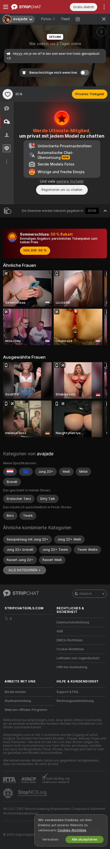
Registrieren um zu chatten (61, 190)
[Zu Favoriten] (8, 94)
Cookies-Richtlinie (72, 830)
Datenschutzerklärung (73, 622)
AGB (60, 631)
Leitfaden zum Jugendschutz (78, 658)
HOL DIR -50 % (35, 250)
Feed (65, 19)
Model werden (15, 692)
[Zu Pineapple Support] (8, 793)
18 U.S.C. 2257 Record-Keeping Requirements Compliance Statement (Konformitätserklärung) (54, 811)
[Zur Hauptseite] (33, 7)
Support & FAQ (67, 692)
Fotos (48, 19)
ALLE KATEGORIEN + (24, 570)
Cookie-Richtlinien (70, 649)
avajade (45, 453)
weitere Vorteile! (70, 181)
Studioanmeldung (18, 701)
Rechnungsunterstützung (75, 701)
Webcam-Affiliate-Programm (26, 710)
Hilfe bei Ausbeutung (72, 667)
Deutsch (86, 594)
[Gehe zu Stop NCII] (33, 793)
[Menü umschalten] (5, 7)
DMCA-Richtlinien (70, 640)
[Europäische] (26, 472)
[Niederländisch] (10, 472)
